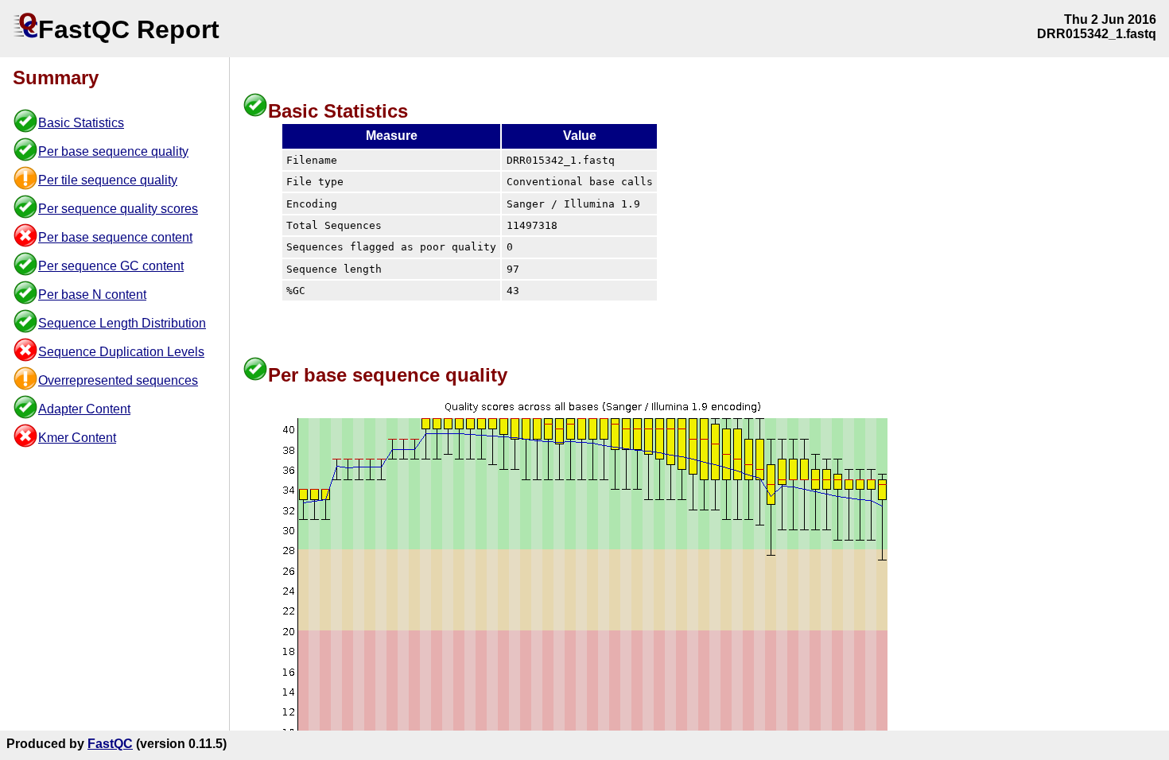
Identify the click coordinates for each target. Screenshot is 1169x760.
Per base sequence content (115, 237)
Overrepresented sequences (118, 380)
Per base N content (92, 294)
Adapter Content (84, 409)
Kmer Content (77, 437)
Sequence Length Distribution (122, 323)
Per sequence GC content (111, 266)
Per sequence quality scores (118, 208)
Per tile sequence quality (107, 180)
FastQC (110, 743)
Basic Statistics (81, 123)
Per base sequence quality (113, 151)
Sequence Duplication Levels (121, 352)
